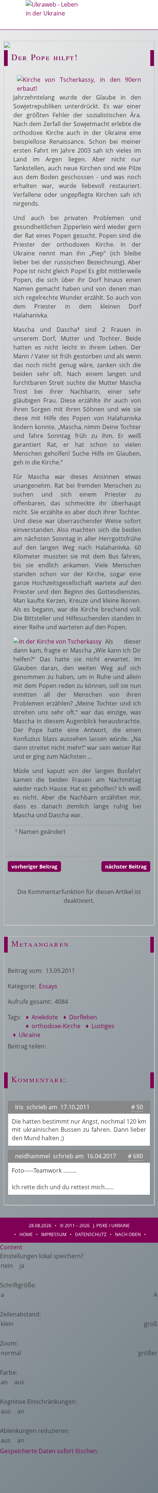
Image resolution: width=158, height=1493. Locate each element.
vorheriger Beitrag (34, 866)
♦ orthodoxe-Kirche (52, 1026)
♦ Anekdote (41, 1017)
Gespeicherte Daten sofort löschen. (49, 1451)
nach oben (128, 1234)
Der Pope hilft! (44, 57)
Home (26, 1234)
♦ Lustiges (99, 1026)
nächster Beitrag (126, 866)
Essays (48, 986)
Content (11, 1247)
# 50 (137, 1107)
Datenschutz (91, 1234)
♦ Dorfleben (79, 1017)
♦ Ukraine (25, 1035)
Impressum (54, 1234)
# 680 (135, 1156)
